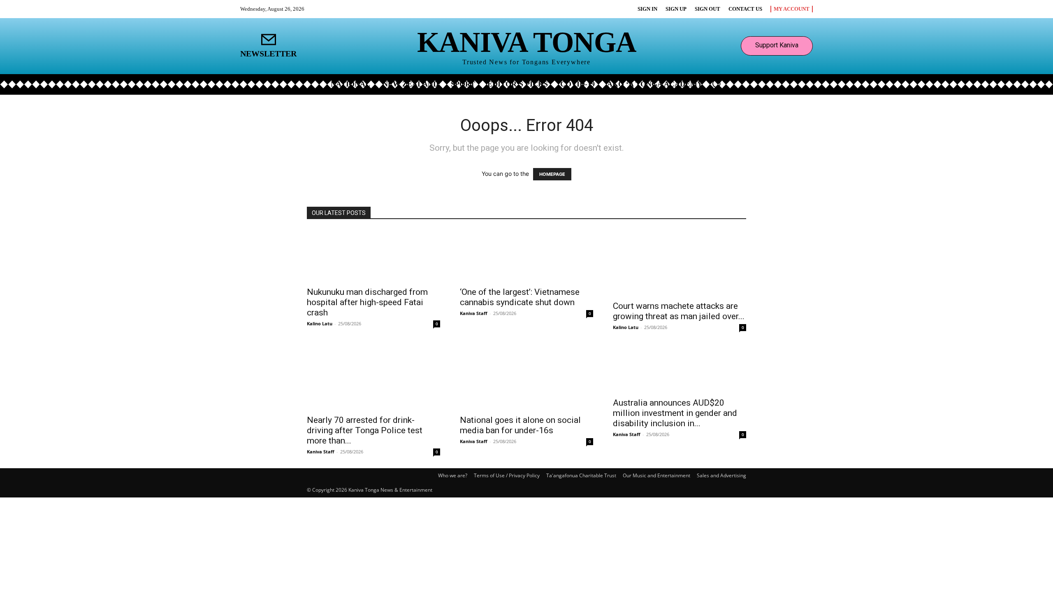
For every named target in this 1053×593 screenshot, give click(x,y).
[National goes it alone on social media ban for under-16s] (526, 377)
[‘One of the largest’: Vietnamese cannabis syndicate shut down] (526, 256)
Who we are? (452, 475)
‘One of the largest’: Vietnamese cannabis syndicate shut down (520, 297)
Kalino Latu (319, 323)
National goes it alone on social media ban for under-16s (520, 425)
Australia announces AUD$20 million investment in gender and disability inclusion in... (675, 413)
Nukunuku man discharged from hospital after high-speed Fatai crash (367, 302)
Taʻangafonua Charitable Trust (581, 475)
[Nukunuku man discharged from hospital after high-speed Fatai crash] (373, 256)
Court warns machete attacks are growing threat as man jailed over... (679, 311)
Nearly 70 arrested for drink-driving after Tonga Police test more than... (364, 430)
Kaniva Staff (473, 313)
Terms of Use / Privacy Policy (507, 475)
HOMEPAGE (552, 174)
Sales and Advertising (721, 475)
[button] (716, 83)
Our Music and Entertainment (656, 475)
